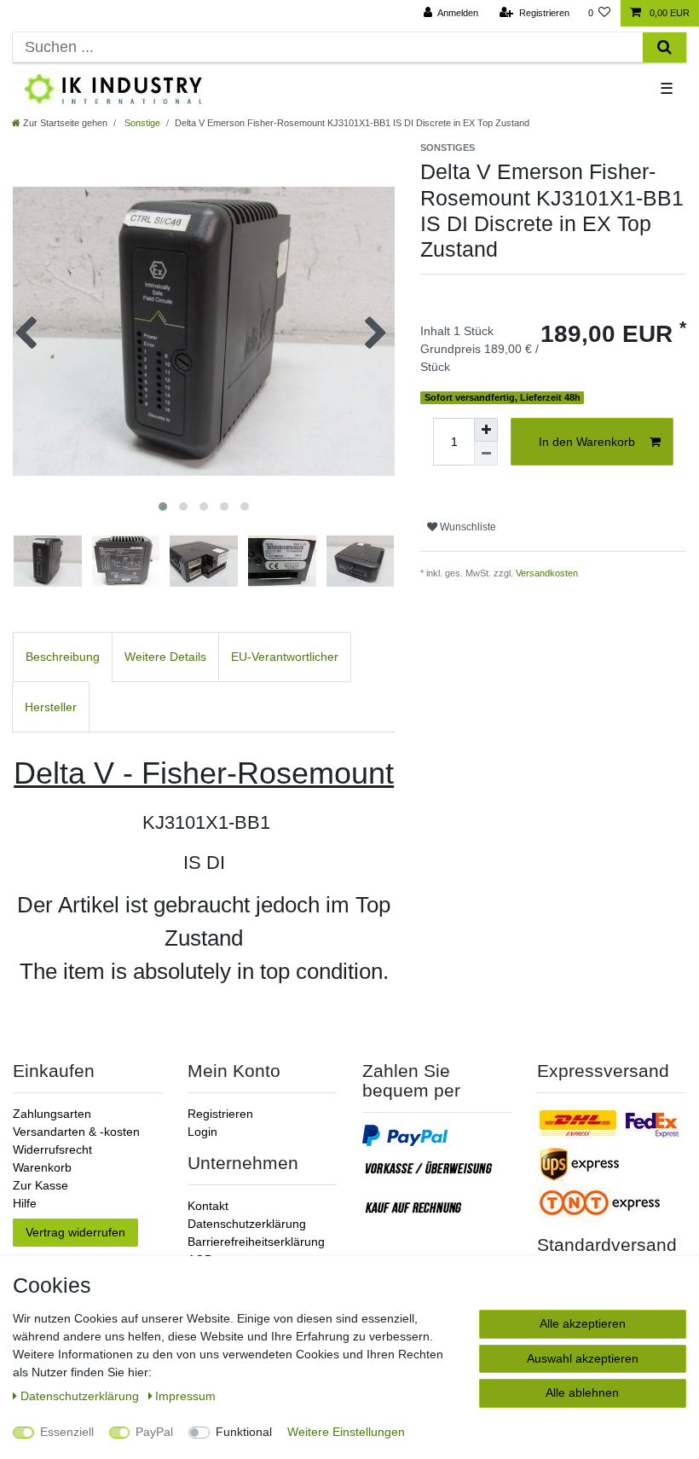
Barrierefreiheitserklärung (256, 1241)
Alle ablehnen (582, 1392)
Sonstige (141, 123)
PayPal (154, 1432)
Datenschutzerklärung (247, 1223)
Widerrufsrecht (52, 1149)
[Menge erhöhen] (486, 430)
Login (202, 1131)
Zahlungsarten (52, 1113)
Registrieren (220, 1113)
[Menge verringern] (486, 454)
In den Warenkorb (587, 442)
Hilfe (25, 1203)
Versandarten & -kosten (76, 1131)
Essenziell (67, 1432)
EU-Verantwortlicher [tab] (284, 656)
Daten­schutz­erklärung (81, 1396)
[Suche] (664, 47)
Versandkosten (547, 573)
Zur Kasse (40, 1185)
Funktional (244, 1432)
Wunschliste (466, 527)
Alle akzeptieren (583, 1323)
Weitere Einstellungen (346, 1432)
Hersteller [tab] (51, 707)
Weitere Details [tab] (165, 656)
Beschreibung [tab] (63, 656)
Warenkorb (42, 1167)
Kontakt (208, 1206)
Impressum (185, 1396)
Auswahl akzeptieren (582, 1358)
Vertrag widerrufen (75, 1232)
